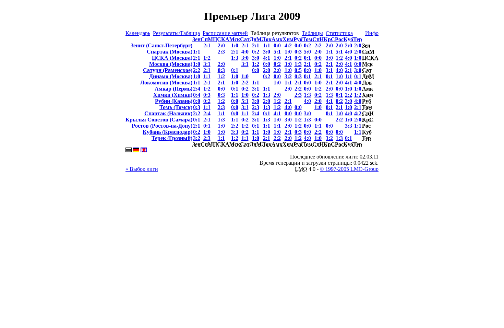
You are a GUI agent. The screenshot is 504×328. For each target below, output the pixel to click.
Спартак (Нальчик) (168, 113)
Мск (234, 39)
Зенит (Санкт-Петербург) (161, 45)
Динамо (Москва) (170, 76)
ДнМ (256, 39)
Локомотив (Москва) (166, 82)
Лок (267, 39)
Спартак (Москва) (169, 52)
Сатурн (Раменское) (167, 70)
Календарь (137, 33)
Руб (297, 39)
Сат (245, 39)
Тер (357, 39)
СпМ (207, 39)
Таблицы (312, 33)
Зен (196, 39)
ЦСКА (221, 39)
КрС (329, 39)
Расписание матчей (225, 33)
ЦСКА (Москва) (172, 58)
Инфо (372, 33)
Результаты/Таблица (176, 33)
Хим (288, 39)
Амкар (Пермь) (173, 89)
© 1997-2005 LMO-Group (349, 169)
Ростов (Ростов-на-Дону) (162, 126)
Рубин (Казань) (173, 101)
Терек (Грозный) (172, 138)
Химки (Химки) (172, 95)
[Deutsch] (136, 150)
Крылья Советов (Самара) (158, 119)
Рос (339, 39)
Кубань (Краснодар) (167, 132)
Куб (348, 39)
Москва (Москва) (170, 64)
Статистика (339, 33)
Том (307, 39)
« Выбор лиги (141, 169)
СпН (318, 39)
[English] (144, 150)
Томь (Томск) (175, 107)
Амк (277, 39)
